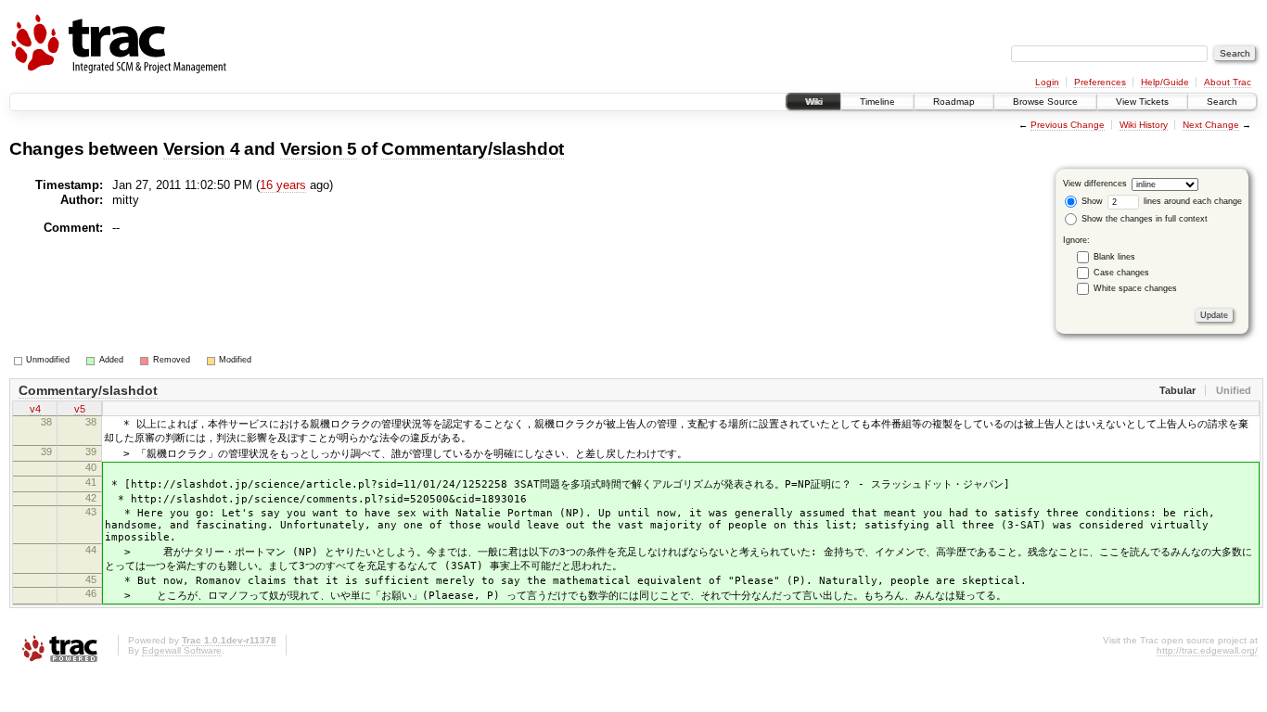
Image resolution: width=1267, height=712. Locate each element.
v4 (35, 408)
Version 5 (318, 149)
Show (1091, 201)
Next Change (1211, 125)
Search (1222, 101)
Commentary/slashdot (472, 149)
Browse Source (1045, 101)
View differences (1095, 183)
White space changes (1135, 288)
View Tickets (1142, 101)
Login (1047, 82)
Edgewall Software (182, 650)
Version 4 (201, 149)
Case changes (1121, 272)
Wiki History (1144, 125)
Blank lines (1114, 256)
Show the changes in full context (1143, 218)
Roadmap (954, 101)
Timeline (877, 101)
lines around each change (1191, 201)
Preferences (1100, 82)
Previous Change (1067, 125)
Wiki (813, 101)
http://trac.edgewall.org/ (1207, 650)
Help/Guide (1165, 82)
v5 (79, 408)
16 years (283, 185)
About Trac (1227, 82)
